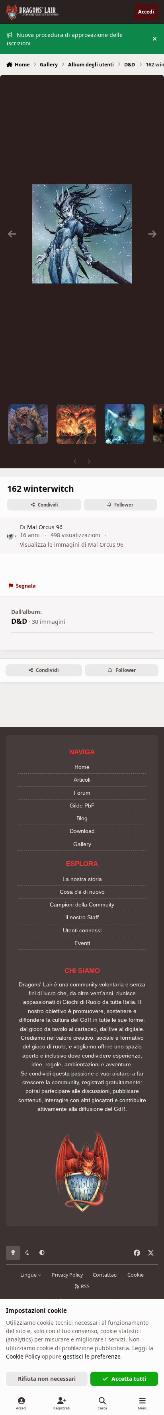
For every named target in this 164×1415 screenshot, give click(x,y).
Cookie (135, 1274)
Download (82, 831)
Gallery (82, 844)
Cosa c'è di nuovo (82, 892)
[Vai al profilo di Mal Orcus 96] (11, 536)
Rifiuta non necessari (47, 1378)
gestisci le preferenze (92, 1356)
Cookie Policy (23, 1356)
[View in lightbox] (82, 234)
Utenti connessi (82, 930)
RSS (85, 1286)
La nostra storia (82, 879)
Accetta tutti (128, 1378)
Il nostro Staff (82, 917)
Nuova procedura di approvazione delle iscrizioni (65, 39)
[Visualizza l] (28, 424)
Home (82, 767)
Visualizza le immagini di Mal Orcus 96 (71, 544)
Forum (82, 793)
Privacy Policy (67, 1274)
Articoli (82, 779)
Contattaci (105, 1274)
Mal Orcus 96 (44, 527)
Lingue (29, 1274)
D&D (19, 621)
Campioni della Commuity (82, 904)
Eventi (82, 943)
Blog (82, 818)
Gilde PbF (82, 805)
